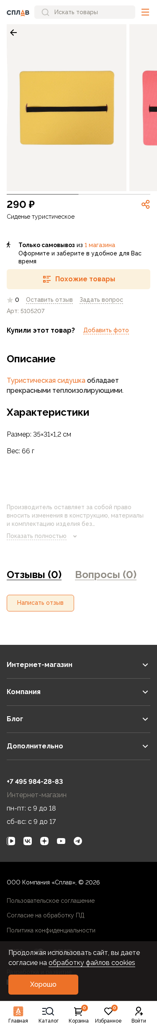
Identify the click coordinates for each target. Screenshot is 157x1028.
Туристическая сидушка (46, 380)
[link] (13, 33)
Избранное (108, 1015)
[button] (145, 12)
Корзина (79, 1015)
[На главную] (18, 12)
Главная (18, 1021)
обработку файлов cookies (92, 963)
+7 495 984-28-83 (35, 782)
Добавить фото (106, 330)
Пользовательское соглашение (51, 900)
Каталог (49, 1021)
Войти (138, 1021)
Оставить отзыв (49, 299)
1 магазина (100, 245)
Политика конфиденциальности (51, 930)
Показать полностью (37, 536)
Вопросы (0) (105, 574)
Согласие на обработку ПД (46, 915)
